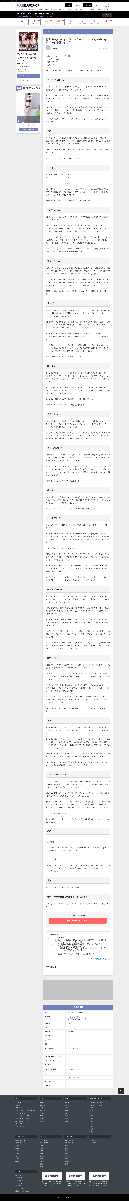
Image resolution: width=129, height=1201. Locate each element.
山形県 (17, 1156)
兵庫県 (66, 1113)
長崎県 (66, 1153)
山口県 (42, 1156)
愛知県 (41, 10)
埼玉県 (42, 1107)
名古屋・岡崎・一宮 (50, 10)
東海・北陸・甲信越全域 (95, 1105)
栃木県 (42, 1118)
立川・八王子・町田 (20, 1126)
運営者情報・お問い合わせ (22, 1191)
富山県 (91, 1129)
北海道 (17, 1148)
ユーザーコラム (93, 1145)
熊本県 (66, 1148)
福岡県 (66, 1145)
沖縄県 (66, 1164)
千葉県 (42, 1113)
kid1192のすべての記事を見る (96, 959)
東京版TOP (18, 1102)
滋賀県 (66, 1115)
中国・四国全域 (44, 1142)
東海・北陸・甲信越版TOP (29, 10)
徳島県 (42, 1161)
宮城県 (17, 1145)
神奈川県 (42, 1110)
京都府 (66, 1110)
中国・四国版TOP (44, 1140)
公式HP (107, 14)
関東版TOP (43, 1102)
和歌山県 (67, 1121)
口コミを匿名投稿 (27, 81)
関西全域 (67, 1105)
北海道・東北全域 (20, 1142)
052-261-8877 (28, 58)
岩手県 (17, 1158)
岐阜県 (91, 1115)
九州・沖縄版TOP (69, 1140)
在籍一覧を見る (28, 129)
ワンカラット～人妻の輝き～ (87, 10)
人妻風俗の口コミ (93, 1142)
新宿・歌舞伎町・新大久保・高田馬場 (25, 1110)
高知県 (42, 1166)
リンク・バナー (19, 1183)
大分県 (66, 1156)
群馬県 (42, 1121)
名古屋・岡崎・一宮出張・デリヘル (67, 10)
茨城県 (42, 1115)
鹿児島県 (67, 1161)
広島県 (42, 1145)
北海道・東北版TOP (20, 1140)
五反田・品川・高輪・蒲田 (22, 1115)
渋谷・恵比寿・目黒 (20, 1107)
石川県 (91, 1126)
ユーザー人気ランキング (95, 1148)
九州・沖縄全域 (69, 1142)
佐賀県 (66, 1150)
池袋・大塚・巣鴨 (20, 1113)
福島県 (17, 1161)
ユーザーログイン (20, 1175)
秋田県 (17, 1153)
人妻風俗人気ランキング (95, 1140)
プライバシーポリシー (21, 1188)
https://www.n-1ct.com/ (74, 1048)
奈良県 (66, 1118)
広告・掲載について (20, 1180)
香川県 (42, 1158)
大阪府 (66, 1107)
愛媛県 (42, 1164)
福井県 (91, 1131)
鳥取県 (42, 1150)
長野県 (91, 1123)
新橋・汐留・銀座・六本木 (22, 1118)
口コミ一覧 (101, 10)
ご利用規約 (18, 1185)
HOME (18, 10)
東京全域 (17, 1105)
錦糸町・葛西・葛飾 (20, 1123)
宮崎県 (66, 1158)
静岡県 (91, 1110)
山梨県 (91, 1121)
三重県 (91, 1118)
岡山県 (42, 1148)
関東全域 (42, 1105)
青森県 (17, 1150)
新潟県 (91, 1113)
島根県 (42, 1153)
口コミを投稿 (26, 75)
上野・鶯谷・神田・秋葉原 (22, 1121)
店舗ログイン (18, 1177)
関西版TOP (67, 1102)
